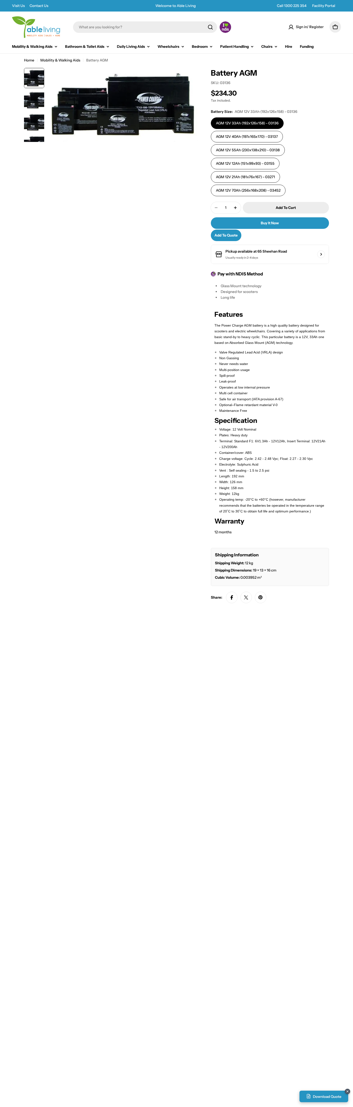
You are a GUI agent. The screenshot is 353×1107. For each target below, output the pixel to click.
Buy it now (270, 223)
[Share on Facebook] (231, 597)
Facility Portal (323, 5)
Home (29, 60)
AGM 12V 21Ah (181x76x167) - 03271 (245, 177)
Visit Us (18, 5)
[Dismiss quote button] (347, 1091)
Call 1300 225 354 (291, 5)
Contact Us (39, 5)
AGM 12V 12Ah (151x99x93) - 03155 (245, 163)
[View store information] (321, 254)
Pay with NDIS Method (240, 274)
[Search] (210, 27)
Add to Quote (226, 235)
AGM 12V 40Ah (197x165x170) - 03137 (247, 136)
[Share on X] (246, 597)
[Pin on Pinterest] (260, 597)
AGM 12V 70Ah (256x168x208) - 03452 (248, 190)
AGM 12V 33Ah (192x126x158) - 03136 (247, 123)
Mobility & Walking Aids (60, 60)
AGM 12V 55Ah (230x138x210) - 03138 (248, 150)
